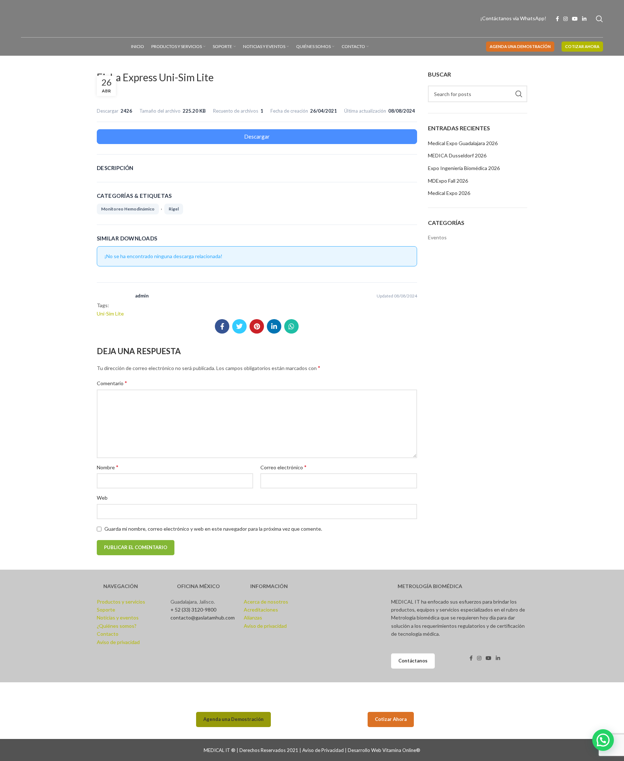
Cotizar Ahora (391, 719)
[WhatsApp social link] (291, 326)
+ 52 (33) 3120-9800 (193, 609)
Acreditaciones (261, 609)
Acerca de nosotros (266, 602)
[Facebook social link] (557, 18)
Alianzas (253, 617)
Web (102, 498)
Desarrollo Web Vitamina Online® (384, 750)
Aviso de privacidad (118, 642)
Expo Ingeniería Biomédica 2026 (464, 168)
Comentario (112, 382)
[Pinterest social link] (257, 326)
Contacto (107, 634)
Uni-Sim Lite (110, 313)
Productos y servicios (121, 602)
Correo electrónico (283, 467)
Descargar (257, 136)
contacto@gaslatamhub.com (202, 617)
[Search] (599, 19)
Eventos (437, 237)
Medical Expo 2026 (449, 193)
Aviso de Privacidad (323, 750)
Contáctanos (413, 661)
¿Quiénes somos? (116, 626)
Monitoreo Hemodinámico (128, 209)
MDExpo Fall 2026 (448, 181)
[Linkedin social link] (584, 18)
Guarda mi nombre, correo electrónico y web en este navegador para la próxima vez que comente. (213, 529)
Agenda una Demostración (233, 719)
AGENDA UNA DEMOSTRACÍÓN (520, 46)
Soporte (106, 609)
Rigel (174, 209)
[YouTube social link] (575, 18)
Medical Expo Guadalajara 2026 (463, 143)
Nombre (107, 467)
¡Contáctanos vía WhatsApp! (513, 18)
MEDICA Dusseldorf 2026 (457, 155)
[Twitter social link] (239, 326)
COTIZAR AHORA (582, 46)
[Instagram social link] (565, 18)
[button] (603, 740)
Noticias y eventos (118, 617)
